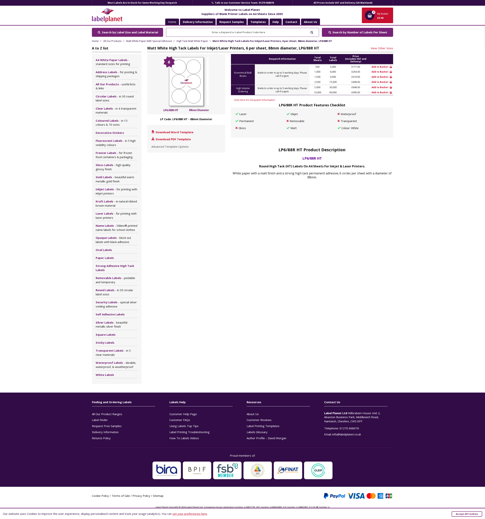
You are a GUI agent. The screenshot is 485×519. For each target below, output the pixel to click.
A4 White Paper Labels (113, 62)
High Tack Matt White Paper (192, 41)
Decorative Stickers (110, 133)
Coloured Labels (112, 123)
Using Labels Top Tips (184, 426)
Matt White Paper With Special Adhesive (149, 41)
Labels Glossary (257, 432)
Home (172, 22)
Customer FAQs (179, 420)
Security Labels (116, 304)
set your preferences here (189, 514)
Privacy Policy (141, 496)
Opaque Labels (113, 240)
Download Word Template (174, 132)
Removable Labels (115, 280)
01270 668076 (349, 428)
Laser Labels (116, 216)
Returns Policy (101, 438)
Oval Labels (104, 250)
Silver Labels (111, 324)
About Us (253, 414)
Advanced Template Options (170, 146)
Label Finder (100, 420)
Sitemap (158, 496)
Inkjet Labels (116, 191)
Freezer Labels (114, 155)
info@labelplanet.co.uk (346, 434)
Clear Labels (116, 110)
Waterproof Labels (116, 365)
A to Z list (100, 48)
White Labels (105, 375)
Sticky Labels (105, 342)
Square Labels (106, 334)
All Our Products (112, 41)
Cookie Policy (100, 496)
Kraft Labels (116, 203)
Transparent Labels (113, 353)
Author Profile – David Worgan (266, 438)
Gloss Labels (113, 167)
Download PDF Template (173, 139)
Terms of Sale (121, 496)
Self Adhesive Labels (110, 314)
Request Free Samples (107, 426)
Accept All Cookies (467, 514)
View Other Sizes (382, 48)
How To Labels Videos (184, 438)
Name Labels (116, 228)
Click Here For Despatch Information (254, 100)
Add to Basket (380, 66)
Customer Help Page (183, 414)
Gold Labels (115, 179)
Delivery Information (105, 432)
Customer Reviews (259, 420)
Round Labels (114, 292)
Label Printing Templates (263, 426)
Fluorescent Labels (116, 143)
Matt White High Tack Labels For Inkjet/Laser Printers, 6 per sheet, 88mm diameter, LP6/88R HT (272, 41)
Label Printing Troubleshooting (189, 432)
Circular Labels (115, 98)
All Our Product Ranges (107, 414)
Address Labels (116, 74)
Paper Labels (105, 258)
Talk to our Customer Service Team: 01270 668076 (244, 2)
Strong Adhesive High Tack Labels (115, 268)
